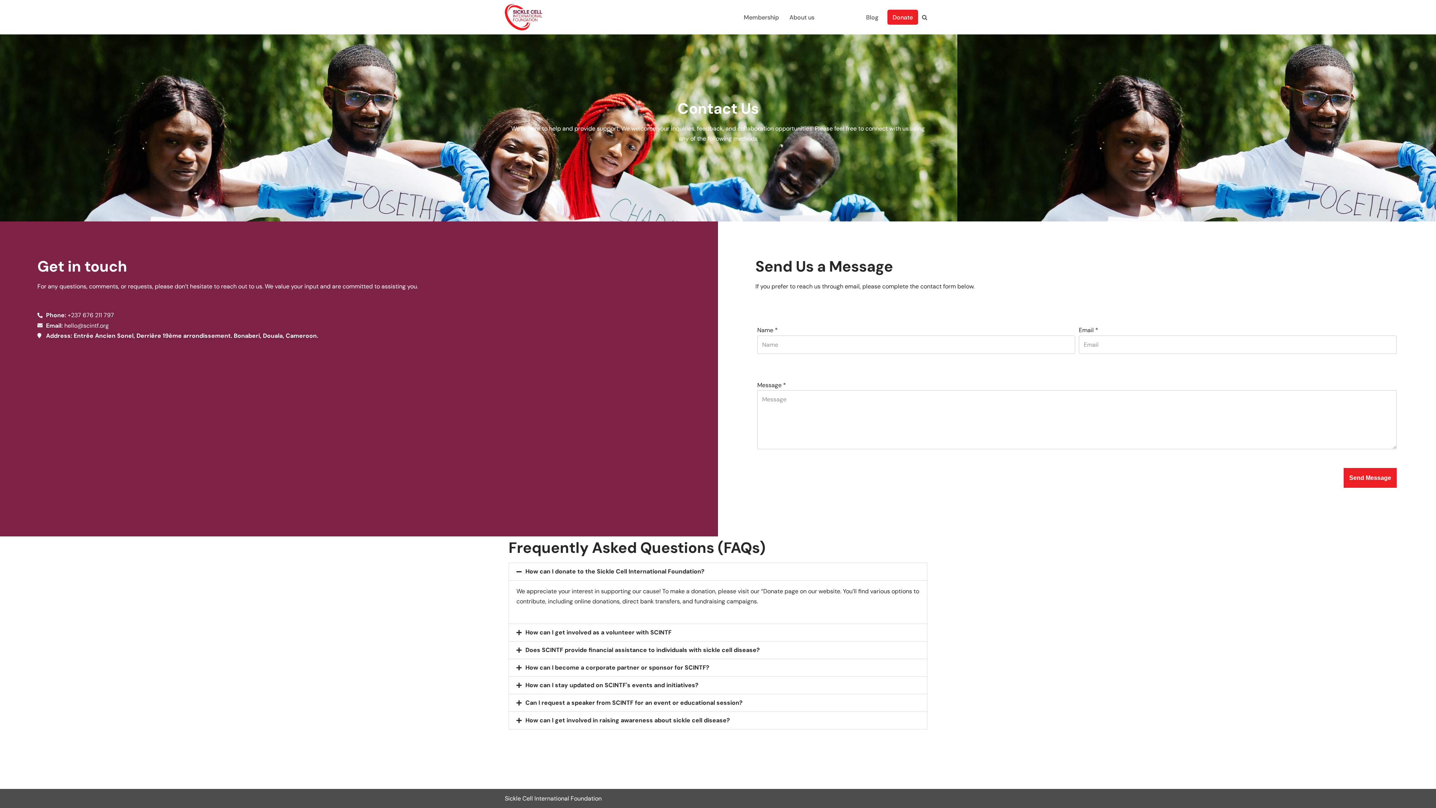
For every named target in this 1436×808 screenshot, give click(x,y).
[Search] (924, 17)
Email (1088, 330)
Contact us (840, 17)
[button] (718, 571)
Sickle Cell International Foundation (553, 798)
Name (767, 330)
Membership (761, 17)
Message (771, 385)
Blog (872, 17)
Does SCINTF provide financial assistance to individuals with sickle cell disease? (642, 650)
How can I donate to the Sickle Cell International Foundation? (615, 571)
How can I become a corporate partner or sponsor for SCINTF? (617, 667)
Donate (903, 17)
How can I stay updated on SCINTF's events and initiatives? (612, 685)
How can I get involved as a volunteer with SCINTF (598, 632)
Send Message (1370, 478)
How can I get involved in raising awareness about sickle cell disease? (627, 720)
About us (801, 17)
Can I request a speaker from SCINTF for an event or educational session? (634, 703)
